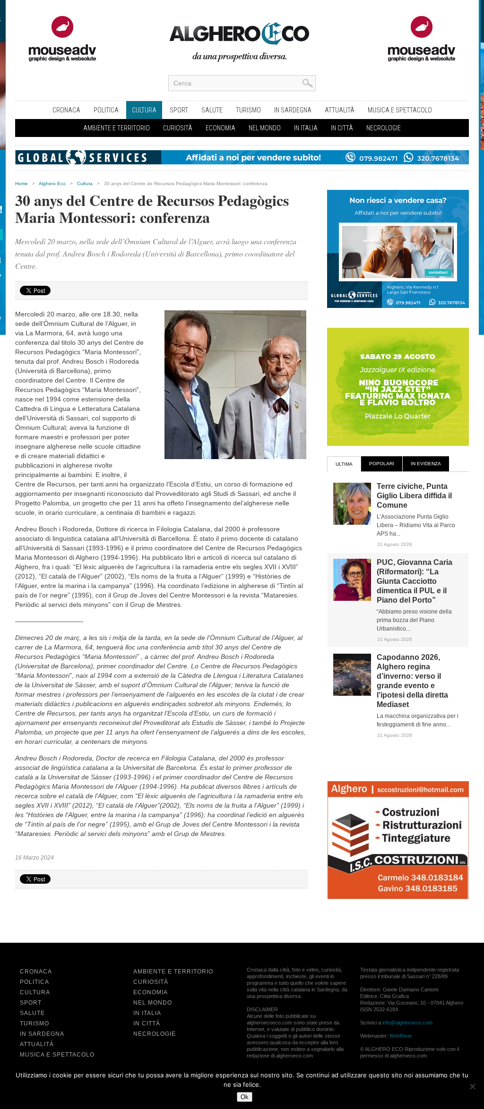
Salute (212, 110)
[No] (472, 1086)
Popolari (381, 463)
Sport (179, 110)
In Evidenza (426, 463)
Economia (220, 128)
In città (342, 128)
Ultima (344, 464)
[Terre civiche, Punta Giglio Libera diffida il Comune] (352, 523)
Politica (106, 110)
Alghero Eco (52, 183)
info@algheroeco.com (407, 1022)
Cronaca (66, 110)
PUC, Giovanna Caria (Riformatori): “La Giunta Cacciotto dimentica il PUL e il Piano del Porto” (414, 581)
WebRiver (400, 1036)
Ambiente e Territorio (116, 128)
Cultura (144, 110)
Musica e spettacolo (400, 110)
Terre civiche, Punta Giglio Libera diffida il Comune (414, 495)
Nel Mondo (265, 128)
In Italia (306, 128)
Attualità (339, 110)
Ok (245, 1096)
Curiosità (177, 128)
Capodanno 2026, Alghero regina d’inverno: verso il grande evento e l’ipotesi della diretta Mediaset (412, 680)
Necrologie (383, 128)
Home (21, 183)
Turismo (248, 110)
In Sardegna (292, 110)
